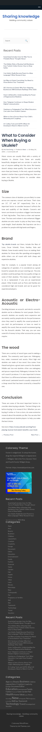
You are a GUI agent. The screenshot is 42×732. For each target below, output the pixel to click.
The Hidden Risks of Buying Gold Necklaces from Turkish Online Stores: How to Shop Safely (18, 66)
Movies (10, 585)
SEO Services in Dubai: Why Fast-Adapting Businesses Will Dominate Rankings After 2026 (19, 88)
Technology (12, 608)
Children (11, 536)
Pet (9, 595)
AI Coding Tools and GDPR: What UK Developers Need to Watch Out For (16, 125)
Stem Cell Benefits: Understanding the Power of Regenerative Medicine (19, 96)
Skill (9, 600)
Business (11, 534)
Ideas (10, 580)
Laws (10, 582)
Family (10, 559)
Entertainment (13, 557)
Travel (10, 610)
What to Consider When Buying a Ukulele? (18, 140)
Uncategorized (30, 704)
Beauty (10, 531)
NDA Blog (21, 520)
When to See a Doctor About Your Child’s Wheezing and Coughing (17, 117)
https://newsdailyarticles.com (23, 467)
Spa (9, 603)
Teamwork (11, 605)
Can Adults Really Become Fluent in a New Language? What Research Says (18, 74)
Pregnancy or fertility (15, 598)
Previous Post (7, 435)
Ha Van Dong (8, 149)
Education (11, 554)
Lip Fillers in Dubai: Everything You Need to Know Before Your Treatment (18, 81)
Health (10, 575)
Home (10, 577)
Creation (11, 541)
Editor (10, 551)
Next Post (35, 435)
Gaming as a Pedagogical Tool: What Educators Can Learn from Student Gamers (19, 110)
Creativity (11, 544)
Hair (9, 572)
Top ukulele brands (9, 244)
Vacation (11, 613)
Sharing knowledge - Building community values (22, 715)
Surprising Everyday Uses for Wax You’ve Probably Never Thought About (17, 58)
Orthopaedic (12, 592)
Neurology (11, 587)
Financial (11, 564)
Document (11, 549)
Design (10, 546)
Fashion (10, 562)
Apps (10, 526)
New (24, 149)
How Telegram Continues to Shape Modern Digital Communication (18, 103)
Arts (9, 528)
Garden (10, 569)
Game (10, 567)
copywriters (12, 539)
